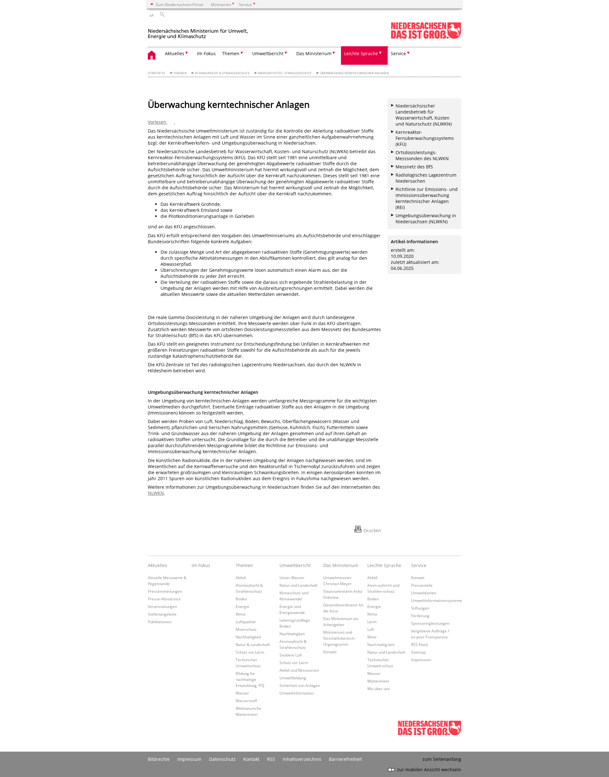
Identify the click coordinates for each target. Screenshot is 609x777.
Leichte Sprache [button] (361, 53)
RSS (271, 759)
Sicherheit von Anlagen (299, 685)
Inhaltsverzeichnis (302, 759)
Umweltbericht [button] (268, 53)
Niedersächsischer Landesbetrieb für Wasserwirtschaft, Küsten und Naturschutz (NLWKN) (424, 115)
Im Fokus (206, 53)
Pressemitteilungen (165, 591)
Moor (372, 636)
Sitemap (418, 652)
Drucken (372, 530)
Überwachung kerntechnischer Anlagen (354, 73)
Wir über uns (378, 688)
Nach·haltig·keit (381, 644)
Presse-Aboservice (164, 598)
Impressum (421, 659)
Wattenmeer (378, 680)
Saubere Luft (290, 654)
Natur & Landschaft (253, 644)
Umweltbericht (295, 565)
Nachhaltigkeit (248, 636)
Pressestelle (422, 585)
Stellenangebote (162, 614)
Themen (180, 73)
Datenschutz (222, 759)
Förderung (420, 615)
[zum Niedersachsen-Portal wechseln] (426, 38)
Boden (241, 598)
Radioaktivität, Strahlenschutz (284, 73)
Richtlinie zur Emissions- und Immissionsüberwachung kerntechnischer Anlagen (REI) (427, 198)
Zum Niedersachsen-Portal (179, 4)
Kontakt (330, 651)
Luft (370, 629)
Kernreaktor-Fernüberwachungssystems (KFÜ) (425, 138)
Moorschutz (246, 629)
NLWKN (156, 493)
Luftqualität (246, 621)
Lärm (372, 621)
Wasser (242, 692)
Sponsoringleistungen (430, 623)
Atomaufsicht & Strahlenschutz (222, 73)
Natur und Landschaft (298, 585)
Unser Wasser (291, 577)
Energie (242, 606)
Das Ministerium (340, 565)
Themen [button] (230, 53)
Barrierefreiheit (345, 759)
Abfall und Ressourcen (299, 670)
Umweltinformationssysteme (436, 600)
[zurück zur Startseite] (198, 31)
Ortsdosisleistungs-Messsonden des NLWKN (422, 155)
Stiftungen (420, 607)
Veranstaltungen (162, 606)
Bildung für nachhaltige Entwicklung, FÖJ (250, 679)
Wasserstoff (246, 700)
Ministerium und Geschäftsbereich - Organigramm (340, 638)
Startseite (156, 73)
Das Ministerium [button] (313, 53)
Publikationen (160, 621)
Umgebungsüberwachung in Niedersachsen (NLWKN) (426, 218)
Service (418, 565)
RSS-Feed (419, 644)
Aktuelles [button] (174, 53)
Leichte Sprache (384, 565)
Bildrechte (159, 759)
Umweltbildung (292, 677)
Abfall (241, 577)
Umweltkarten (423, 592)
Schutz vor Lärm (250, 652)
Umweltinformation (296, 692)
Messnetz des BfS (414, 167)
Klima (241, 614)
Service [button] (398, 53)
